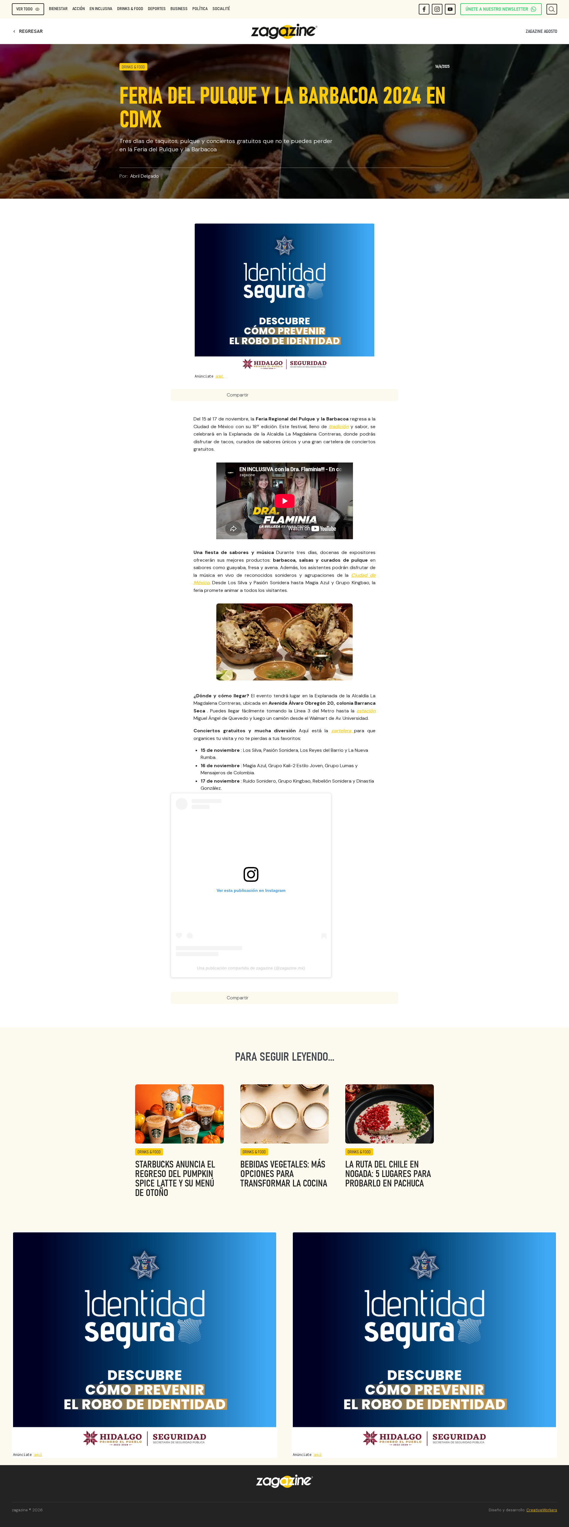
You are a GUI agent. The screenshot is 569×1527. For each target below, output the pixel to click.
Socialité (221, 9)
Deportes (157, 9)
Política (200, 9)
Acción (78, 9)
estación (366, 711)
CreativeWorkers (541, 1509)
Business (179, 9)
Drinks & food (130, 9)
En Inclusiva (100, 9)
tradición (339, 426)
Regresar (27, 31)
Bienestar (58, 9)
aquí (219, 376)
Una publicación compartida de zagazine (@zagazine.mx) (251, 968)
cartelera (342, 731)
